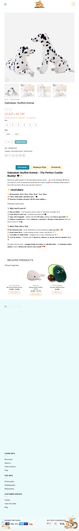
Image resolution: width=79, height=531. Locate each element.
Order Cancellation (55, 529)
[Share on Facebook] (9, 155)
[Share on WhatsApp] (6, 155)
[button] (5, 4)
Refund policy (9, 489)
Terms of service (10, 466)
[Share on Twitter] (13, 155)
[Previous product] (10, 109)
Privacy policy (9, 481)
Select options (14, 292)
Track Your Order (10, 503)
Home (6, 99)
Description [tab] (22, 167)
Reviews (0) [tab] (56, 167)
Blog (6, 507)
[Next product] (6, 109)
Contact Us (65, 529)
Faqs (6, 470)
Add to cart (20, 142)
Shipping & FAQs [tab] (39, 167)
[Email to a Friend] (16, 155)
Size (6, 120)
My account (8, 459)
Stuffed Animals (15, 99)
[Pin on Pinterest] (20, 155)
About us (8, 463)
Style (6, 130)
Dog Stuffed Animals (17, 151)
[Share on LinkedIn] (23, 155)
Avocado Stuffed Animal (57, 287)
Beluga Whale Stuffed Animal (35, 288)
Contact (7, 500)
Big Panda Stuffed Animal (14, 287)
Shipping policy (10, 485)
